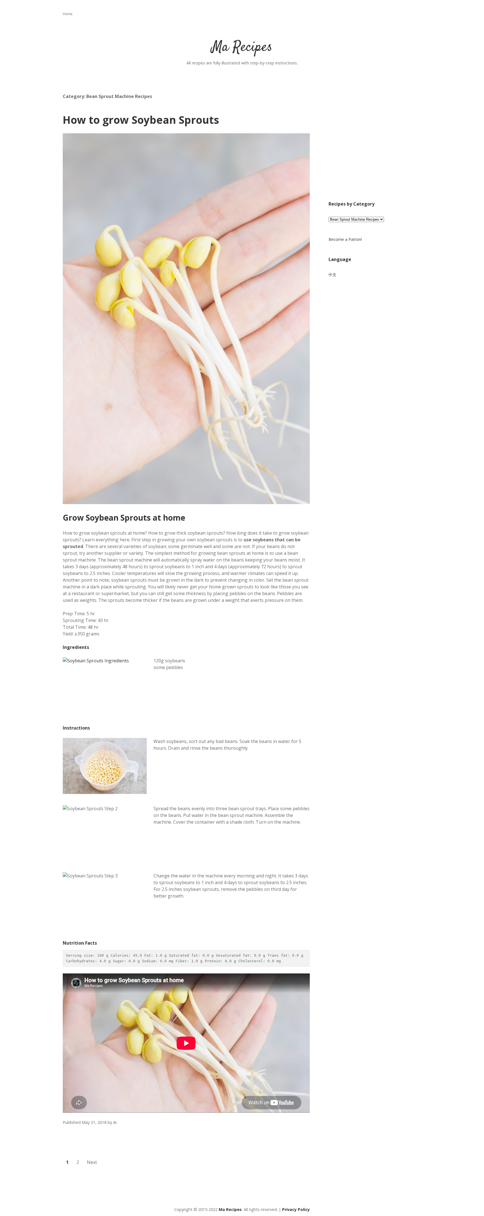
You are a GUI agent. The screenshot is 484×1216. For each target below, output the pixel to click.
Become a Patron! (345, 239)
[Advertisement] (375, 146)
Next (92, 1162)
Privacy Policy (296, 1209)
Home (68, 13)
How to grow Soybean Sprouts (141, 120)
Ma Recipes (242, 47)
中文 (332, 274)
